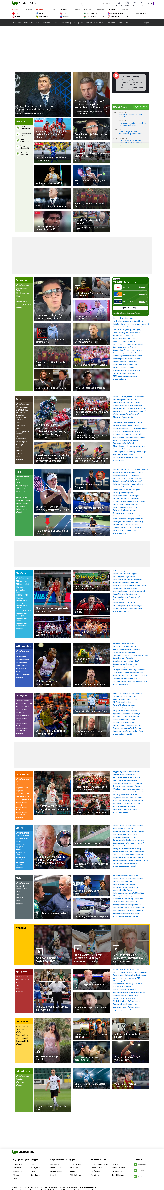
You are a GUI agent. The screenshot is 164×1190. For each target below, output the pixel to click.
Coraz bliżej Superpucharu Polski (91, 711)
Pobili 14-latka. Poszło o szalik (124, 338)
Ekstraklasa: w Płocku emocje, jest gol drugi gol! (51, 158)
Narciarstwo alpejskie (21, 846)
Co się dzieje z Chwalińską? (123, 513)
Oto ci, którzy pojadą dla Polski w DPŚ (127, 434)
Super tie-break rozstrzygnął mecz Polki (128, 519)
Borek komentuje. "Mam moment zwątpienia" (91, 135)
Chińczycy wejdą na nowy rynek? (91, 916)
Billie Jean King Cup (23, 500)
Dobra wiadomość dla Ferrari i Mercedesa (128, 908)
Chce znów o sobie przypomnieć (125, 809)
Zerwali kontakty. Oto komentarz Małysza (128, 840)
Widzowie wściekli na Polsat (50, 183)
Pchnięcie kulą (21, 666)
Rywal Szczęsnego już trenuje (90, 388)
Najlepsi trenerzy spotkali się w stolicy (127, 725)
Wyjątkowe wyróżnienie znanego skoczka (91, 865)
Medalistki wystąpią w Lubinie (124, 719)
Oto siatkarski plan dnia (121, 600)
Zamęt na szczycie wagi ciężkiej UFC (91, 1009)
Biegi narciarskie (22, 839)
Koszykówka (111, 23)
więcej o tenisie (119, 533)
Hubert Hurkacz (22, 509)
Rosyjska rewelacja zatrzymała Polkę (91, 181)
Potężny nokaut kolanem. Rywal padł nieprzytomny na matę (131, 975)
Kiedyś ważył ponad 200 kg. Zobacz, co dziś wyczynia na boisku (131, 676)
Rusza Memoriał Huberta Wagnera (49, 633)
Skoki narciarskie (22, 836)
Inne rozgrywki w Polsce (22, 433)
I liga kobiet (20, 598)
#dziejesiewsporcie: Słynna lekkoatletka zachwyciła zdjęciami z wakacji (131, 860)
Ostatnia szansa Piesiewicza (123, 658)
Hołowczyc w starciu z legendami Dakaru (128, 899)
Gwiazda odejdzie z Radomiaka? (125, 362)
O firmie (35, 1187)
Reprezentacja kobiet (21, 620)
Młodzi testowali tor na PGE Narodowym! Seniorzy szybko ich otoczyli (131, 429)
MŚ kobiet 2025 (22, 584)
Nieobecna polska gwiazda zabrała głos (52, 610)
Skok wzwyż (21, 669)
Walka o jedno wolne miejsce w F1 (125, 896)
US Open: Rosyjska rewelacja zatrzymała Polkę (52, 508)
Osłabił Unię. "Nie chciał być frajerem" (89, 221)
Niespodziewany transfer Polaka (125, 711)
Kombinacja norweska (20, 858)
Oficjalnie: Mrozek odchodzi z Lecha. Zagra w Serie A (90, 340)
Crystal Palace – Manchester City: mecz (90, 1085)
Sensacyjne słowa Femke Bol (90, 684)
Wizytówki (20, 1082)
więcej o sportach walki (123, 1010)
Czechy (19, 453)
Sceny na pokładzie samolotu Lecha (126, 359)
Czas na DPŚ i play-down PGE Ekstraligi (127, 405)
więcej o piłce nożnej (121, 379)
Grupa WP (27, 1187)
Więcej (19, 308)
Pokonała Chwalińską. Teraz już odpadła (128, 484)
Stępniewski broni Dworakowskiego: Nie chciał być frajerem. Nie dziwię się (91, 435)
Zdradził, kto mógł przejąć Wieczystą (127, 330)
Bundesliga (74, 1168)
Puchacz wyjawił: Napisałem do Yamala (127, 356)
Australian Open (22, 486)
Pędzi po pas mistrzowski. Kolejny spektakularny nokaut (131, 972)
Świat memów (21, 1029)
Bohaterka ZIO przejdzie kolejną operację (128, 857)
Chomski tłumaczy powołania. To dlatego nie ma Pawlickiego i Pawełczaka (131, 408)
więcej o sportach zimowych (125, 866)
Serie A (72, 1171)
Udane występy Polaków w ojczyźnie (126, 490)
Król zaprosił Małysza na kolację (125, 834)
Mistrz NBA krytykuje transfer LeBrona (127, 783)
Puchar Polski (21, 302)
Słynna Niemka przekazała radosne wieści (128, 852)
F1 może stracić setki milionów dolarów (128, 910)
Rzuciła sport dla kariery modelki (125, 863)
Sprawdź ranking (129, 308)
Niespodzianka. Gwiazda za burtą (125, 525)
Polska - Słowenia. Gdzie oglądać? (125, 574)
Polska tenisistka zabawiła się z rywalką (52, 532)
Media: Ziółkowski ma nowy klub (125, 365)
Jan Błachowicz (117, 1171)
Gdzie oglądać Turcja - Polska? (124, 577)
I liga (18, 296)
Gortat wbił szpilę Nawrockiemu (125, 780)
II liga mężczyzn (22, 794)
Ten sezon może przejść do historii (89, 733)
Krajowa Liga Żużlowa (21, 419)
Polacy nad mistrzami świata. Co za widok (128, 792)
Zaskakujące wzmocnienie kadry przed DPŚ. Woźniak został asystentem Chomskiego (52, 458)
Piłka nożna (28, 23)
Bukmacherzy (66, 23)
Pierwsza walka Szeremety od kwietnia (52, 1008)
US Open (19, 494)
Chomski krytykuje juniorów (123, 417)
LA (127, 23)
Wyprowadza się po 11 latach (49, 1058)
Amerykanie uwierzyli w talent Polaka (126, 913)
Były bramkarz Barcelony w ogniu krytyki (128, 344)
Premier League (56, 1168)
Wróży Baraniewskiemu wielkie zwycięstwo (129, 992)
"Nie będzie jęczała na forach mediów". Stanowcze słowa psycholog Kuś (131, 655)
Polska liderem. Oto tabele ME (124, 603)
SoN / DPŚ (20, 426)
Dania (18, 447)
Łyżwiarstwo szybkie (21, 854)
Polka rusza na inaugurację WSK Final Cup (128, 893)
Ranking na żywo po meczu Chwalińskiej (128, 522)
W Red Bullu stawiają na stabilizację (87, 892)
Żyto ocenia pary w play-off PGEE (125, 440)
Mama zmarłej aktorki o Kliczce (124, 990)
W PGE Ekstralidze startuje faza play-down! (129, 437)
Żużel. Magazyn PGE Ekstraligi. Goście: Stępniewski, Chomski (131, 452)
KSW (18, 982)
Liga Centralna (21, 709)
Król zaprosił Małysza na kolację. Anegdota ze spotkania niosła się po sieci (50, 861)
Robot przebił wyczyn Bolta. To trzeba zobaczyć (131, 324)
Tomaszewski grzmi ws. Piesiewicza (87, 317)
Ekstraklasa (54, 1164)
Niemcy (19, 450)
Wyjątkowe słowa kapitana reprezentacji (128, 789)
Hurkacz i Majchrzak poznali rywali (125, 504)
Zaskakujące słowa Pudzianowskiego (127, 1007)
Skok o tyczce (21, 672)
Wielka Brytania (22, 442)
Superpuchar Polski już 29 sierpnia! (126, 717)
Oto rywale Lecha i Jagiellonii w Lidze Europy (91, 154)
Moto (121, 23)
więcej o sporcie (120, 684)
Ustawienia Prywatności (69, 1187)
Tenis (38, 23)
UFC (17, 985)
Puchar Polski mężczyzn (21, 602)
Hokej (18, 850)
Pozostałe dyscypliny (20, 863)
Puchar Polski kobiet (21, 607)
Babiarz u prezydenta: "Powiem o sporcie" (128, 843)
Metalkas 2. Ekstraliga (20, 414)
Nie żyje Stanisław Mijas (122, 702)
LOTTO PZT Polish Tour (25, 153)
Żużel (56, 23)
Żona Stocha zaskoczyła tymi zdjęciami (128, 855)
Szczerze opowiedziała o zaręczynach (127, 478)
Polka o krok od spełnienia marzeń (125, 510)
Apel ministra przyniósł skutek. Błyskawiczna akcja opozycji (35, 108)
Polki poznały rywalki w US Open (125, 507)
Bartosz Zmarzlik (118, 1168)
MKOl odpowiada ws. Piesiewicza (31, 114)
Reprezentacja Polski (25, 134)
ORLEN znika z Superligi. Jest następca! (50, 732)
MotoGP (19, 898)
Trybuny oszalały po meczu (123, 420)
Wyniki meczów (141, 107)
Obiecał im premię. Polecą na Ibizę (125, 400)
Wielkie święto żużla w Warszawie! (126, 414)
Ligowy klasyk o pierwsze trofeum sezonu (128, 708)
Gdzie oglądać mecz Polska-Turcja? (126, 597)
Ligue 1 (53, 1175)
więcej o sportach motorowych (126, 916)
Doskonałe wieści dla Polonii (123, 443)
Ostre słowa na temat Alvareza (91, 365)
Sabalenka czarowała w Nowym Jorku (127, 516)
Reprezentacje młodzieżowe (22, 625)
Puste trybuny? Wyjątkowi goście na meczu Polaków (92, 788)
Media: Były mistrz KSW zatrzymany (126, 1001)
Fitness (16, 1175)
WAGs (18, 1032)
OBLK (18, 785)
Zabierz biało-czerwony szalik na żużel (127, 423)
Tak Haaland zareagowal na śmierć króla (50, 340)
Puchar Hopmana (22, 503)
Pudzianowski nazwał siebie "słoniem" (127, 969)
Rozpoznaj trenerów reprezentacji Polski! (128, 731)
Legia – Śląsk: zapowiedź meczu (51, 1108)
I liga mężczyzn (22, 595)
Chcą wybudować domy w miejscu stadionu (129, 446)
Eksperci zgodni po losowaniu (88, 160)
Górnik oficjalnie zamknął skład (91, 812)
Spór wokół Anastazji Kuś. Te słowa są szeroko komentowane (131, 681)
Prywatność (53, 1187)
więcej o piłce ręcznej (122, 734)
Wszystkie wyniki (141, 13)
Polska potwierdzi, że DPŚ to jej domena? (128, 397)
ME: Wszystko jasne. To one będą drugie (128, 609)
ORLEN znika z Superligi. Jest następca (127, 693)
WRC (18, 895)
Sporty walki (78, 23)
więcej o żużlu (119, 461)
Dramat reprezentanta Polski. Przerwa (127, 728)
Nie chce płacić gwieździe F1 (51, 915)
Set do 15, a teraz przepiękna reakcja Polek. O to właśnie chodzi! (51, 134)
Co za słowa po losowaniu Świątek (88, 486)
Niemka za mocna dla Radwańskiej (126, 499)
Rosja (18, 456)
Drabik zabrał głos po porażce (124, 449)
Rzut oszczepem (22, 660)
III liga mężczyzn (22, 796)
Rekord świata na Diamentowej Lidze (47, 683)
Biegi (18, 654)
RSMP (18, 901)
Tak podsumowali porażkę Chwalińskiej (127, 527)
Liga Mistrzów (75, 1164)
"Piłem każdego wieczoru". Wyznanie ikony (127, 1058)
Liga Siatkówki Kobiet (21, 591)
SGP (18, 423)
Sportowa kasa (22, 1035)
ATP (18, 480)
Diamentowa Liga (23, 674)
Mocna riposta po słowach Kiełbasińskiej (128, 667)
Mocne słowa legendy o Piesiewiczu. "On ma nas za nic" (92, 113)
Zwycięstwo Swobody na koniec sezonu (128, 673)
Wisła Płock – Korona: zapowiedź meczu (125, 1085)
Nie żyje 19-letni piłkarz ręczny (124, 705)
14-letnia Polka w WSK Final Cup (125, 902)
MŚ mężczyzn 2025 (24, 581)
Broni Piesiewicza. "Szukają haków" (126, 661)
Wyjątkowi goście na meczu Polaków (126, 772)
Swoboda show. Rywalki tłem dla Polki (127, 678)
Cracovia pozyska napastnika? (124, 353)
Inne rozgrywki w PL (24, 305)
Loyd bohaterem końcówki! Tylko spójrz (128, 798)
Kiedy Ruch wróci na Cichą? (123, 318)
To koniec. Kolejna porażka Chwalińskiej (127, 487)
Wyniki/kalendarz (22, 285)
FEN (17, 988)
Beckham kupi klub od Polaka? (51, 388)
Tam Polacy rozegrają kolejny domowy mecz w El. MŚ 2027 (52, 809)
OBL (17, 782)
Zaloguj (150, 4)
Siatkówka (47, 23)
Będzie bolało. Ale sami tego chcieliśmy (89, 294)
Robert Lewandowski (25, 128)
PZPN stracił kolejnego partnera (52, 206)
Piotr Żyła (95, 1175)
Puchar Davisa (21, 497)
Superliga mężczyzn (24, 704)
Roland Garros (21, 489)
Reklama (83, 1187)
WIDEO (89, 23)
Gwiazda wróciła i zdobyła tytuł (124, 530)
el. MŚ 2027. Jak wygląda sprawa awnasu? (128, 801)
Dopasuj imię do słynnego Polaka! (125, 664)
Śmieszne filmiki (22, 1041)
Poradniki (19, 1079)
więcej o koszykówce (121, 812)
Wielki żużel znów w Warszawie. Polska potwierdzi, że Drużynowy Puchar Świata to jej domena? (51, 431)
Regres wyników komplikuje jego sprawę (128, 458)
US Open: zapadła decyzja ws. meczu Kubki (129, 501)
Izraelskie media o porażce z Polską (126, 786)
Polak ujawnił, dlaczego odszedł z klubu (91, 610)
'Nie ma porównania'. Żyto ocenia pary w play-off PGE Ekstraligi (91, 459)
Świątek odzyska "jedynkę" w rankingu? (89, 509)
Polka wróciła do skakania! (88, 843)
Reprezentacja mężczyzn (21, 615)
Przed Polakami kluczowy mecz (124, 806)
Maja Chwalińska (24, 141)
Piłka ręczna (99, 23)
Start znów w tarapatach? (123, 455)
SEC (17, 429)
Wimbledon (20, 491)
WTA (18, 483)
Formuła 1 (20, 886)
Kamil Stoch (116, 1164)
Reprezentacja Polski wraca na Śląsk (126, 777)
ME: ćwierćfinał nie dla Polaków (124, 722)
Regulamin (92, 1187)
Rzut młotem (21, 657)
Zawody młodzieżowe (21, 438)
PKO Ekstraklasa (22, 293)
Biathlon (19, 842)
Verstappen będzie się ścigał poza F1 (127, 905)
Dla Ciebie (17, 23)
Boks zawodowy (22, 980)
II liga (18, 299)
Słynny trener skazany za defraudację (127, 849)
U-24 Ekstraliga (22, 410)
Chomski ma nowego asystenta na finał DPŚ (91, 228)
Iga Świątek (20, 506)
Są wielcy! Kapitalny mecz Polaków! (126, 795)
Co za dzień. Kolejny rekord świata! (88, 660)
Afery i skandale (22, 1038)
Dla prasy (43, 1187)
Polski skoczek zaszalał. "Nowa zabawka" (128, 826)
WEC (18, 892)
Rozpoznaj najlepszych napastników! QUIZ (47, 228)
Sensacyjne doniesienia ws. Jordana (126, 804)
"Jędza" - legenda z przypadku (124, 373)
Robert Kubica (21, 889)
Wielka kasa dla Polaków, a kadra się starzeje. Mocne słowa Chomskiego (91, 412)
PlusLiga (19, 587)
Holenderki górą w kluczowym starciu (90, 633)
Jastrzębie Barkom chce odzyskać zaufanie (87, 587)
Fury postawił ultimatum (122, 987)
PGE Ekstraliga (22, 407)
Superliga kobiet (22, 707)
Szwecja (19, 445)
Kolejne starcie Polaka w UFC (124, 998)
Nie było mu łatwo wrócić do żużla (126, 426)
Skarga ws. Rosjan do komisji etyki (125, 887)
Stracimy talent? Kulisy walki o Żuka (90, 205)
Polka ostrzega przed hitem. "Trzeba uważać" (130, 585)
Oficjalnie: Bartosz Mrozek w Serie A (126, 370)
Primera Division (56, 1171)
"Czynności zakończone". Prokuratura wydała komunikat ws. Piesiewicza (91, 104)
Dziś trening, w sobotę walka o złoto (126, 432)
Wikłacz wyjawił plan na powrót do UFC (91, 985)
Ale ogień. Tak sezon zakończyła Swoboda (129, 670)
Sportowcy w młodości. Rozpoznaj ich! (127, 714)
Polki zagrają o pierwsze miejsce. (125, 588)
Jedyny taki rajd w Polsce (122, 890)
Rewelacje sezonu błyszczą (89, 533)
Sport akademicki (24, 147)
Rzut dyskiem (21, 663)
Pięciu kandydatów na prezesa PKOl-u (127, 582)
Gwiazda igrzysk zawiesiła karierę (125, 846)
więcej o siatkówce (121, 611)
